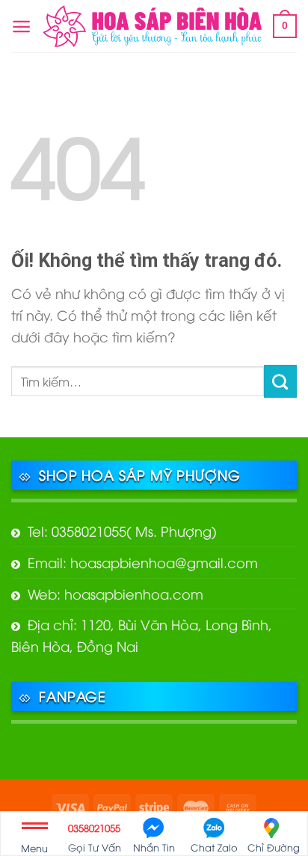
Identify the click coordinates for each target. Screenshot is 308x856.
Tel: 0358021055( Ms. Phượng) (122, 530)
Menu (34, 848)
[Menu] (21, 26)
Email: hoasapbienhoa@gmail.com (143, 561)
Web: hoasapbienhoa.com (115, 593)
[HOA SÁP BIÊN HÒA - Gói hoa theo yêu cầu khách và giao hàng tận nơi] (152, 26)
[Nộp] (280, 381)
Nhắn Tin (154, 847)
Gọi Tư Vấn (94, 837)
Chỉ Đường (273, 847)
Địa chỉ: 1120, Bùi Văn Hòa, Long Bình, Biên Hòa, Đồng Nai (141, 635)
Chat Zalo (214, 847)
